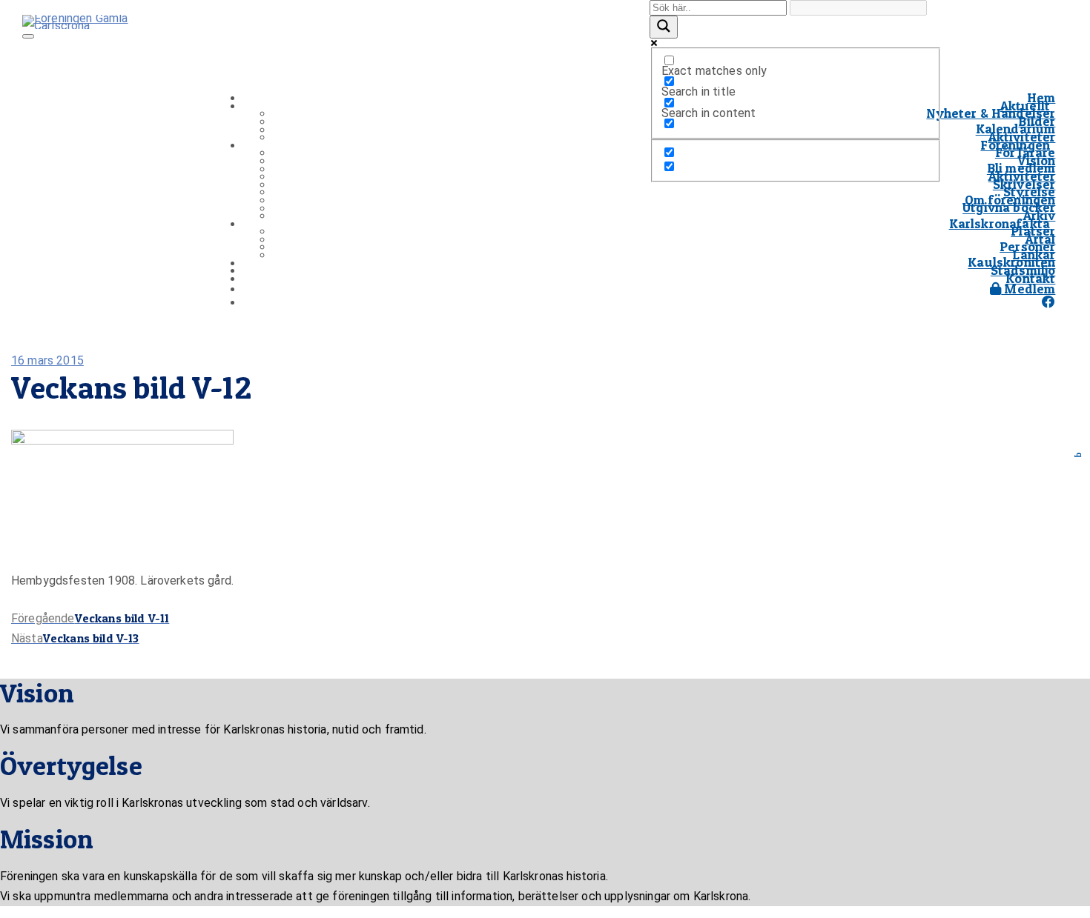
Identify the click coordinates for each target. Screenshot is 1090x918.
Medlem (1028, 288)
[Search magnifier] (664, 27)
